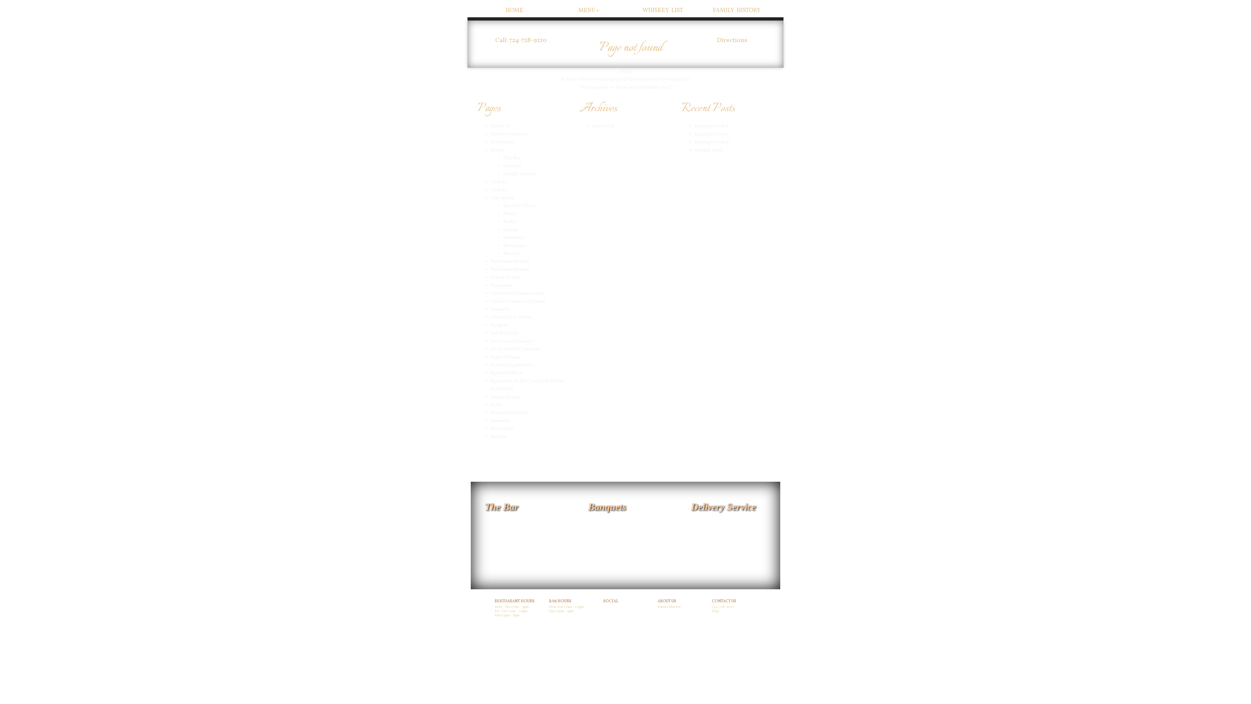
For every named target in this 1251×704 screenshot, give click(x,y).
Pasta (509, 221)
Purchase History (509, 261)
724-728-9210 (723, 607)
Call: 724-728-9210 (521, 40)
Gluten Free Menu (511, 317)
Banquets (500, 285)
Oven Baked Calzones (515, 349)
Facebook (612, 608)
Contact (512, 166)
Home (514, 11)
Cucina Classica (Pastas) (517, 301)
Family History (737, 11)
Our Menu (502, 198)
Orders (498, 182)
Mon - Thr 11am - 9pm (512, 607)
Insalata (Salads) (508, 412)
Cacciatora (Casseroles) (517, 293)
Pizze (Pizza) (504, 357)
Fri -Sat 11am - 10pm (511, 611)
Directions (732, 40)
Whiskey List (662, 11)
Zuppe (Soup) (505, 397)
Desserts (513, 237)
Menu (587, 11)
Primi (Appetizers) (511, 365)
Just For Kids (504, 333)
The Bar (512, 158)
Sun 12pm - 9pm (561, 611)
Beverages (514, 245)
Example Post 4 (712, 142)
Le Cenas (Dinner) (511, 341)
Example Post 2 (712, 126)
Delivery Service (508, 134)
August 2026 (709, 150)
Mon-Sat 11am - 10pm (566, 607)
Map (715, 611)
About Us (500, 126)
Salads (510, 230)
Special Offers (519, 205)
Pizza (509, 214)
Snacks (511, 253)
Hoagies (499, 325)
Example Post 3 (711, 134)
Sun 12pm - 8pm (507, 615)
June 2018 (603, 126)
